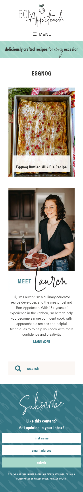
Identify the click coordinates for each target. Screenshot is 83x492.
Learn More (41, 341)
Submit (41, 462)
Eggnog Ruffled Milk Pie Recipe (41, 166)
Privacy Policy (58, 478)
